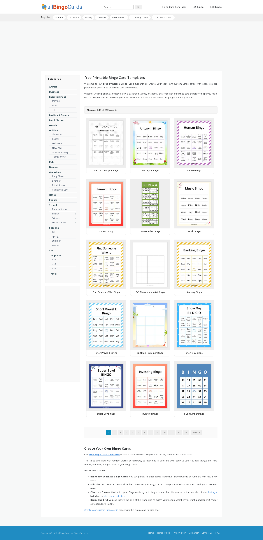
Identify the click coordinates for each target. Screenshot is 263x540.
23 (186, 432)
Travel (52, 273)
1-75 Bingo (197, 6)
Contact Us (207, 532)
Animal (53, 86)
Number (59, 17)
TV (53, 109)
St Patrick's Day (60, 152)
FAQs (218, 532)
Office (52, 194)
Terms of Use (163, 532)
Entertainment (119, 17)
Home (151, 532)
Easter (55, 138)
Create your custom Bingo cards (101, 509)
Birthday (56, 180)
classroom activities (114, 496)
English (55, 213)
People (53, 199)
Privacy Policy (179, 532)
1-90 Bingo (216, 6)
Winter (55, 245)
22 (178, 432)
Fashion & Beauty (59, 115)
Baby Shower (59, 176)
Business (54, 91)
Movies (56, 100)
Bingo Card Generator (174, 6)
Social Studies (59, 222)
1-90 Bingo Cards (163, 17)
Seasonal (101, 17)
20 (164, 432)
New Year (57, 147)
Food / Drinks (56, 120)
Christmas (57, 134)
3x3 (54, 259)
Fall (53, 231)
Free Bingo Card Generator (104, 454)
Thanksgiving (59, 156)
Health (53, 125)
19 (157, 432)
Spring (55, 236)
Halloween (57, 143)
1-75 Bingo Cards (139, 17)
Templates (55, 255)
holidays (212, 492)
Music (55, 105)
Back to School (59, 208)
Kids (51, 161)
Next (195, 432)
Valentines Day (60, 189)
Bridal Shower (59, 185)
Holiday (88, 17)
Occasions (74, 17)
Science (56, 217)
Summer (56, 240)
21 (171, 432)
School (53, 205)
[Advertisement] (131, 45)
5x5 (54, 268)
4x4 (54, 263)
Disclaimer (194, 532)
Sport (52, 250)
